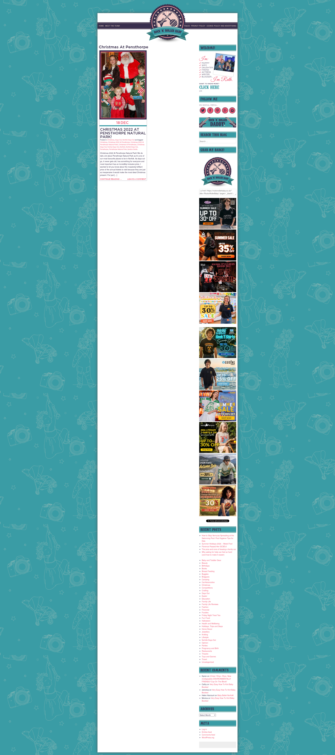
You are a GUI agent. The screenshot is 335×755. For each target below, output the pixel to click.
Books (204, 568)
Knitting (205, 634)
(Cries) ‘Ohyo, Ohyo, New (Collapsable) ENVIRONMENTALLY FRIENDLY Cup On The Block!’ (216, 679)
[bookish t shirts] (217, 452)
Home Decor (207, 629)
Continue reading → (111, 179)
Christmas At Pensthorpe (127, 144)
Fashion (205, 607)
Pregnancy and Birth (210, 648)
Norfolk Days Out (128, 140)
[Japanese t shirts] (217, 420)
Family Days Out (113, 147)
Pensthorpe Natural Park (118, 149)
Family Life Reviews (210, 604)
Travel (204, 659)
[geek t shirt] (217, 357)
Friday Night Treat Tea (211, 615)
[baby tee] (217, 228)
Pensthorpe (104, 149)
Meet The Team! (112, 25)
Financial (205, 609)
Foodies (205, 612)
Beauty (205, 563)
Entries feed (207, 732)
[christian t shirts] (217, 389)
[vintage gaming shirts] (217, 291)
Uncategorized (208, 662)
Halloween (206, 620)
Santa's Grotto (132, 149)
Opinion (205, 642)
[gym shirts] (217, 259)
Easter (204, 596)
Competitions (207, 587)
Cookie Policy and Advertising (221, 25)
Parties (205, 645)
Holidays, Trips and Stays (212, 626)
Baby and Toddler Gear (211, 560)
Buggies (205, 574)
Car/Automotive (208, 582)
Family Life (206, 601)
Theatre (205, 653)
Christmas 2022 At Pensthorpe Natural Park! (123, 133)
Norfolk (122, 147)
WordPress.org (208, 737)
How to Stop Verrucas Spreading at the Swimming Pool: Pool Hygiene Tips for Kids (218, 538)
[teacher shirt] (217, 323)
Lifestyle (205, 637)
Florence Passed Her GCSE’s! (214, 546)
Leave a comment (136, 179)
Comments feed (208, 734)
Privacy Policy (198, 25)
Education (206, 598)
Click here (209, 86)
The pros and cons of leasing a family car (219, 549)
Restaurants (207, 651)
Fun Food (206, 618)
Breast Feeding (208, 571)
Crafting (205, 590)
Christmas (110, 140)
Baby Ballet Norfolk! (225, 695)
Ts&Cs (187, 25)
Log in (204, 729)
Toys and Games (209, 656)
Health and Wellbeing (210, 623)
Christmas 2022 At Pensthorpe (119, 142)
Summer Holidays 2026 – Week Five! (217, 543)
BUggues (205, 576)
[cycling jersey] (217, 483)
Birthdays (206, 565)
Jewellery (206, 631)
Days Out (118, 140)
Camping (205, 579)
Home (101, 25)
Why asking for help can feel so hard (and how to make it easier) (217, 553)
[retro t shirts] (217, 515)
